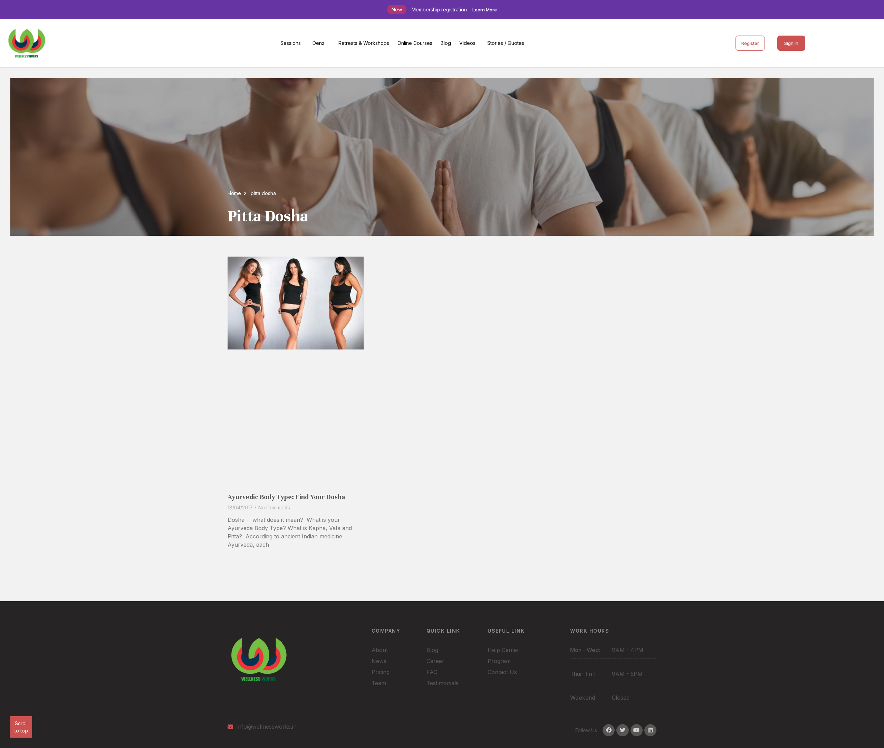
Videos (467, 43)
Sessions (290, 43)
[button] (292, 43)
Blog (446, 43)
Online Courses (414, 43)
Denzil (320, 43)
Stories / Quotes (505, 43)
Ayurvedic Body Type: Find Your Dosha (286, 496)
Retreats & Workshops (363, 43)
